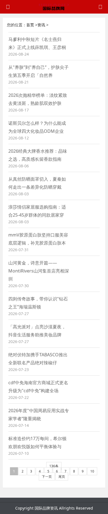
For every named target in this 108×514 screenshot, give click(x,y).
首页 (30, 24)
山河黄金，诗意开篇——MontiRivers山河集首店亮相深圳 (38, 271)
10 (92, 471)
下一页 (47, 476)
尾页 (61, 476)
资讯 (41, 24)
